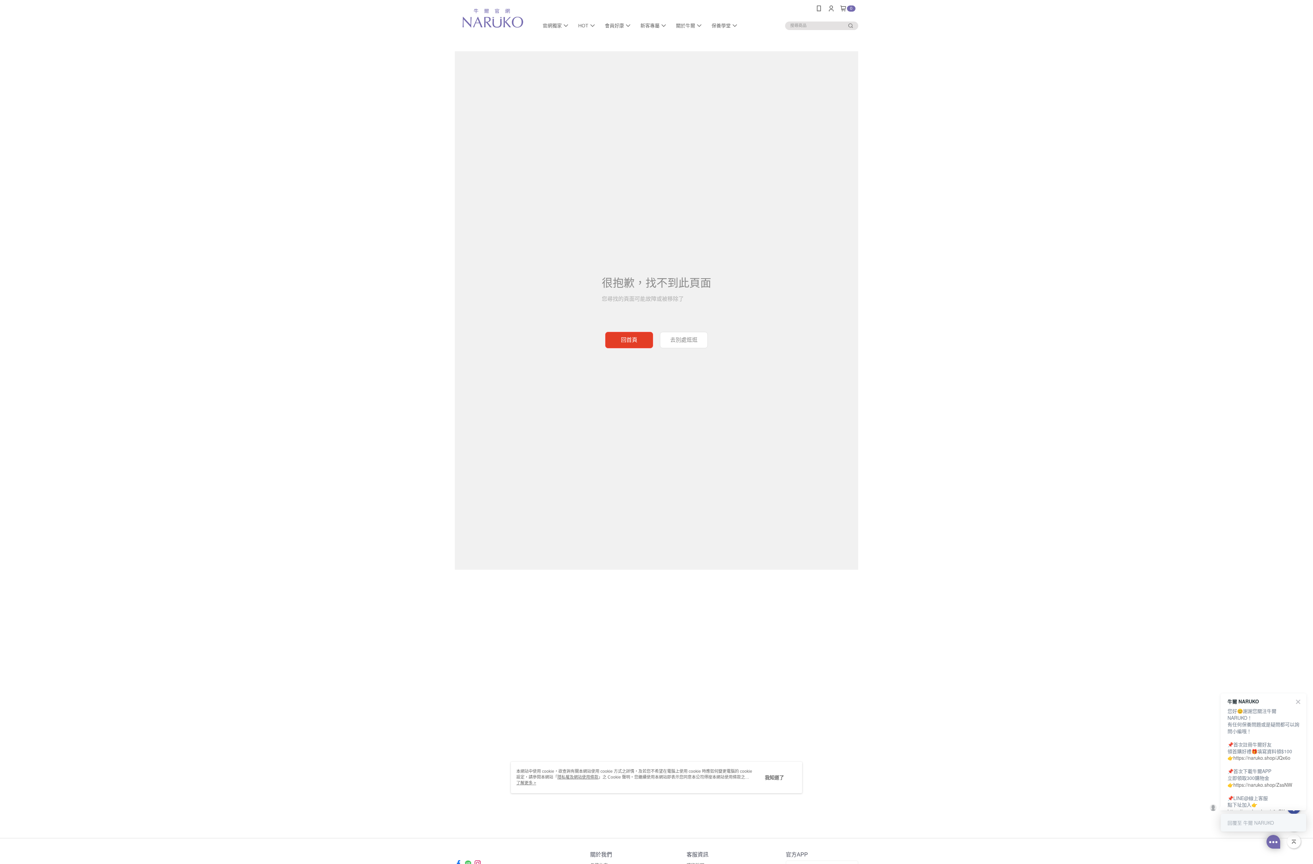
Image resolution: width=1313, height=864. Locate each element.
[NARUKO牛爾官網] (493, 18)
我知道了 (774, 777)
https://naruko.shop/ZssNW (1262, 784)
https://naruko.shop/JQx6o (1261, 757)
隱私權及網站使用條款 (577, 777)
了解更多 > (526, 783)
